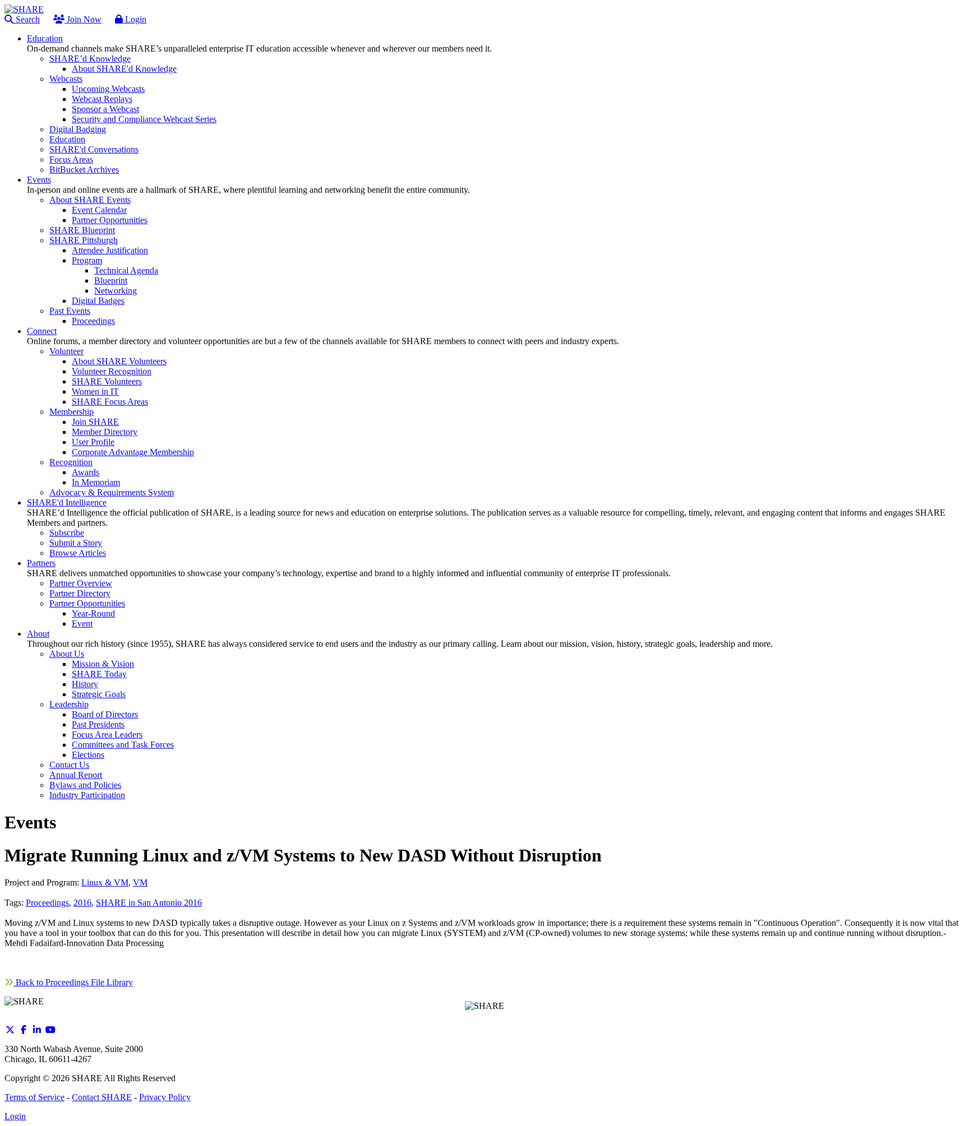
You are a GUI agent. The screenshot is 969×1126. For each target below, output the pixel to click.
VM (140, 882)
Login (134, 19)
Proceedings (47, 902)
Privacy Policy (165, 1097)
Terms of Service (34, 1097)
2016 (82, 902)
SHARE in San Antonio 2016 (149, 902)
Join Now (82, 19)
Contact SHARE (102, 1097)
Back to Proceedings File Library (73, 982)
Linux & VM (104, 882)
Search (26, 19)
